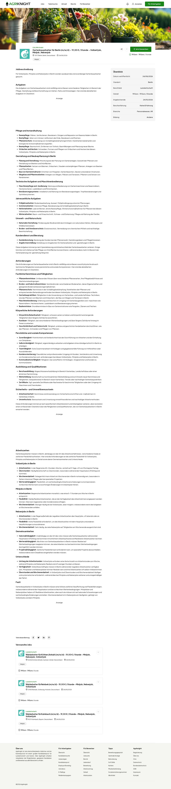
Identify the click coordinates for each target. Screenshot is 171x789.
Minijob (37, 59)
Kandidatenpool (63, 762)
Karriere (110, 765)
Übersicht (61, 752)
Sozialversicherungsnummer (117, 772)
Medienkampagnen (64, 775)
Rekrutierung (112, 759)
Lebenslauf (87, 762)
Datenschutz (137, 762)
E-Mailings (61, 772)
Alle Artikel (111, 775)
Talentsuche (52, 4)
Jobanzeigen (62, 759)
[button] (127, 4)
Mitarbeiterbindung (114, 769)
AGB (134, 769)
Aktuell (64, 4)
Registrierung (137, 752)
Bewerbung (87, 765)
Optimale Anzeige (114, 756)
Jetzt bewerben (142, 49)
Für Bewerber (85, 4)
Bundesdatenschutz (139, 765)
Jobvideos (61, 769)
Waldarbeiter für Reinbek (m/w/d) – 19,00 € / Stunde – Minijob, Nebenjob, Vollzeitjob (60, 685)
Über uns (136, 756)
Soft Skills (111, 762)
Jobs (42, 4)
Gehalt (85, 772)
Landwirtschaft (31, 652)
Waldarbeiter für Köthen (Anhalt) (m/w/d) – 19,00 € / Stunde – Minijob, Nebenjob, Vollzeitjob (58, 655)
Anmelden (138, 4)
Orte (134, 759)
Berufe (73, 4)
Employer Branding (64, 765)
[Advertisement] (59, 113)
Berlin (150, 82)
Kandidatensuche (64, 756)
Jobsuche (86, 756)
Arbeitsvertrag (88, 769)
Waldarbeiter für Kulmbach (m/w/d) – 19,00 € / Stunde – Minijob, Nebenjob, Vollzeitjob (60, 715)
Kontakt (136, 775)
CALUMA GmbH (38, 47)
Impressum (137, 772)
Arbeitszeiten (87, 775)
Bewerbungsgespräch (115, 752)
